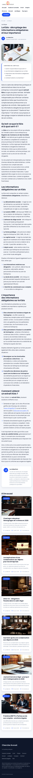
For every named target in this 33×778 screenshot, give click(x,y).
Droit (22, 7)
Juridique (17, 11)
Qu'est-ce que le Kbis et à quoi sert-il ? (15, 68)
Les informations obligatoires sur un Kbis (16, 71)
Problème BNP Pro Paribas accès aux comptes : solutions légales (15, 717)
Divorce (4, 11)
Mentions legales (6, 758)
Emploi (27, 7)
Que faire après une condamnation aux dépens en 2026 (16, 639)
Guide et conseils (13, 7)
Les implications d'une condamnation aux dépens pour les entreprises (13, 560)
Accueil (4, 7)
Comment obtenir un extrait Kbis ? (14, 78)
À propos (24, 11)
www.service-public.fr (21, 411)
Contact (6, 14)
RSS (13, 758)
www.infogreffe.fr (9, 408)
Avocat (10, 11)
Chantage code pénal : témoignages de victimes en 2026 (15, 519)
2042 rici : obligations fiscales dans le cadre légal (13, 600)
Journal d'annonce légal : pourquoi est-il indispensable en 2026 (16, 678)
